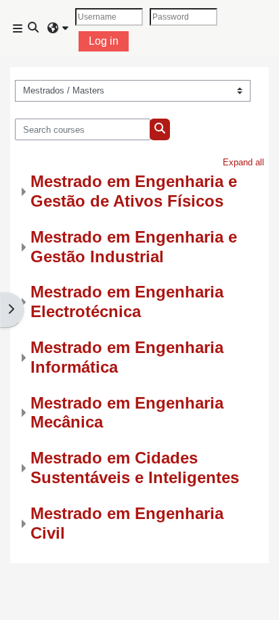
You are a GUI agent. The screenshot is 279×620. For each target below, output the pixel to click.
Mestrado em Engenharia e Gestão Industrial (133, 247)
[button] (34, 28)
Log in (104, 41)
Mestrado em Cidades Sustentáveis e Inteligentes (134, 468)
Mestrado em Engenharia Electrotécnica (126, 302)
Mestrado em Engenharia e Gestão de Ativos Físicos (133, 191)
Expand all (243, 162)
